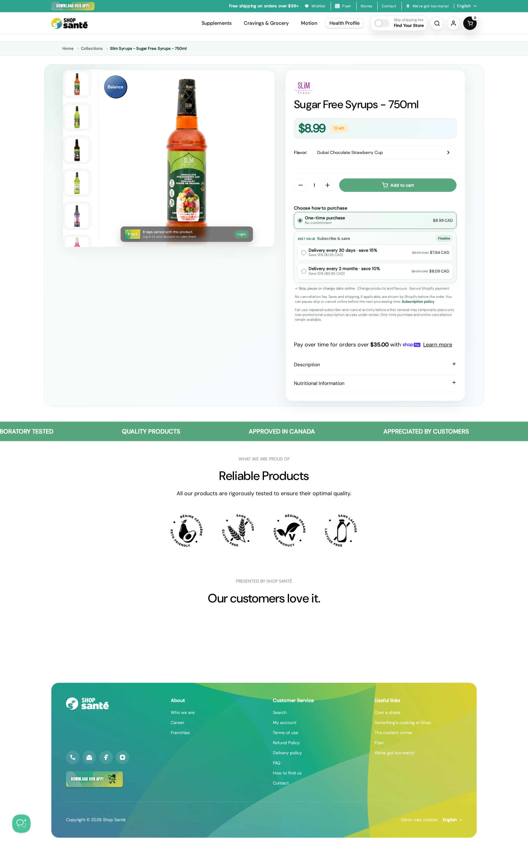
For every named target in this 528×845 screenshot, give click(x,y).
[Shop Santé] (69, 23)
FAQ (276, 763)
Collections (92, 48)
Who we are (183, 712)
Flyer (379, 742)
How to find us (287, 773)
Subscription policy (418, 301)
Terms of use (285, 732)
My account (284, 722)
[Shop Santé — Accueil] (87, 703)
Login (241, 234)
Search (280, 712)
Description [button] (307, 364)
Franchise (180, 732)
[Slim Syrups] (375, 88)
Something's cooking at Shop (403, 722)
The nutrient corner (394, 732)
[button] (399, 23)
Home (68, 48)
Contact (281, 783)
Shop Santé (114, 819)
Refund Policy (286, 742)
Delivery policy (287, 752)
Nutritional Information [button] (319, 383)
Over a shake (387, 712)
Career (177, 722)
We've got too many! (395, 752)
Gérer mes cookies (419, 819)
